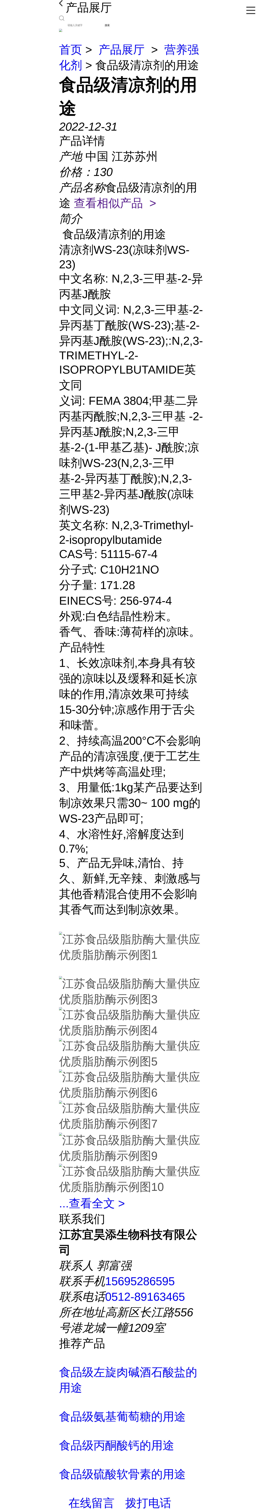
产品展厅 (122, 49)
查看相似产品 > (115, 203)
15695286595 (140, 1281)
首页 (70, 49)
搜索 (107, 25)
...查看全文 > (92, 1203)
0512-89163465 (145, 1296)
